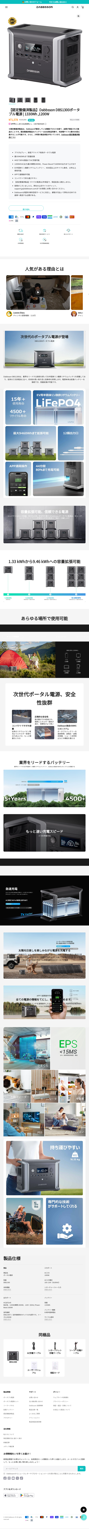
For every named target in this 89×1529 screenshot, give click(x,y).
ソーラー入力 (36, 870)
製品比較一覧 (33, 1410)
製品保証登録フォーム (44, 2)
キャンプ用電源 (13, 636)
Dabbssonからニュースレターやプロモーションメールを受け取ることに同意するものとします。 (44, 1473)
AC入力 (18, 870)
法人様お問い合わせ (36, 1401)
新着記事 (6, 1442)
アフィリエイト (34, 1418)
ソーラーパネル (8, 1405)
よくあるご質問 (34, 1414)
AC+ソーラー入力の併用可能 (62, 870)
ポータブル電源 (8, 1397)
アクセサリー (7, 1418)
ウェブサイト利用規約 (60, 1397)
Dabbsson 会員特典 (36, 1405)
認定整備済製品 (8, 1414)
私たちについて (8, 1434)
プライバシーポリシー (60, 1401)
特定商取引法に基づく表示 (12, 1438)
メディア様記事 (8, 1446)
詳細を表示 (7, 1289)
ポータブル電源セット (11, 1401)
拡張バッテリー (8, 1410)
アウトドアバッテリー (37, 636)
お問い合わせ (33, 1397)
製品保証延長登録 (35, 1422)
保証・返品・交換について (62, 1405)
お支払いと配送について (61, 1410)
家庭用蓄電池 (61, 636)
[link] (44, 443)
